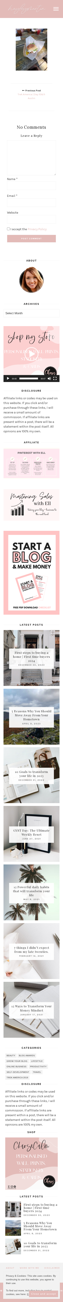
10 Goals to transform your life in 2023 (31, 774)
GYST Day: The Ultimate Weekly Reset (31, 832)
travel (37, 1072)
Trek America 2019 (17, 1077)
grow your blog (17, 1061)
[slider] (28, 378)
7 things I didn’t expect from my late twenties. (31, 950)
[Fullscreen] (55, 378)
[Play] (8, 378)
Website (12, 212)
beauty (11, 1055)
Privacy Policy (37, 229)
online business (16, 1066)
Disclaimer (52, 1268)
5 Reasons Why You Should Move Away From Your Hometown (31, 715)
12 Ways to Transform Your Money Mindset (31, 1008)
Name (12, 179)
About (10, 1268)
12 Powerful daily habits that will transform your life (31, 891)
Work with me (29, 1268)
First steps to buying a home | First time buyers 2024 (31, 656)
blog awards (27, 1055)
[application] (31, 354)
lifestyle (37, 1061)
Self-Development (18, 1072)
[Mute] (49, 378)
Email (12, 196)
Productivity (38, 1066)
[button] (31, 354)
